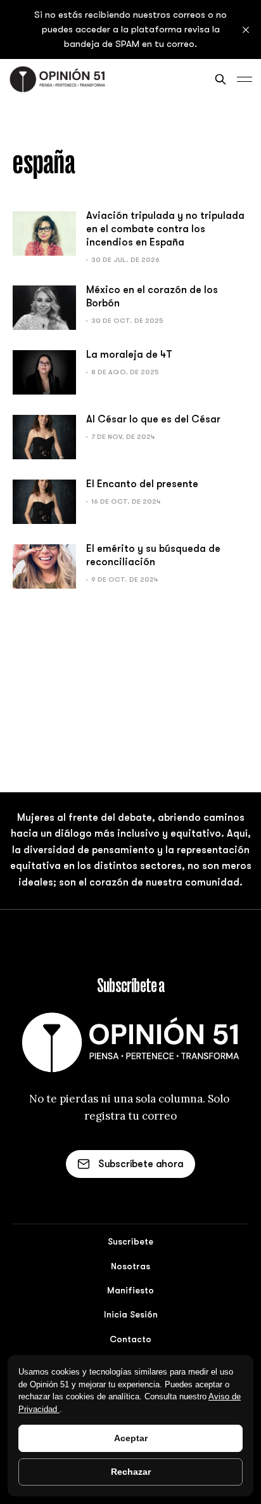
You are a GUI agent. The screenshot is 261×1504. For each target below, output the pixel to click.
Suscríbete (130, 1241)
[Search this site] (220, 79)
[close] (246, 30)
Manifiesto (130, 1290)
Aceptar (131, 1438)
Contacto (130, 1339)
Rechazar (131, 1472)
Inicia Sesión (131, 1314)
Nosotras (130, 1266)
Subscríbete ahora (141, 1164)
